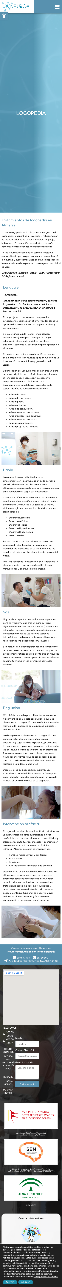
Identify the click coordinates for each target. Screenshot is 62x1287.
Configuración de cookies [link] (46, 1276)
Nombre (19, 1037)
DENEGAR (25, 1282)
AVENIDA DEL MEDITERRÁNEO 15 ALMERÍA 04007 (10, 1062)
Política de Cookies (48, 1271)
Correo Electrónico (25, 1050)
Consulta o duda (24, 1062)
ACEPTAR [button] (10, 1282)
